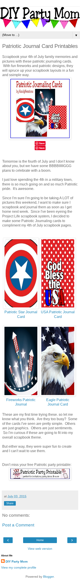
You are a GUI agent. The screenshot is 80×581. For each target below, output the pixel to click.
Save (42, 148)
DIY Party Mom (17, 561)
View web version (40, 548)
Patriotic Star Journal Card (20, 314)
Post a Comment (18, 525)
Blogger (48, 576)
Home (40, 540)
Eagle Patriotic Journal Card (57, 402)
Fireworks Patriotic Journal (21, 402)
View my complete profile (18, 567)
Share (10, 503)
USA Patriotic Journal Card (58, 314)
